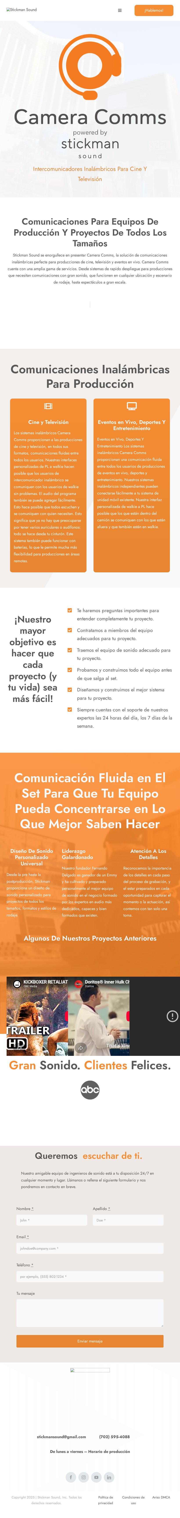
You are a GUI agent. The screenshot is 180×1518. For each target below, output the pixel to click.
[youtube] (96, 1477)
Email (22, 1237)
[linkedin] (109, 1477)
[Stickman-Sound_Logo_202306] (22, 10)
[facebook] (71, 1477)
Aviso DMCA (161, 1497)
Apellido (101, 1209)
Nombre (25, 1209)
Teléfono (25, 1265)
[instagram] (83, 1477)
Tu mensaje (25, 1293)
